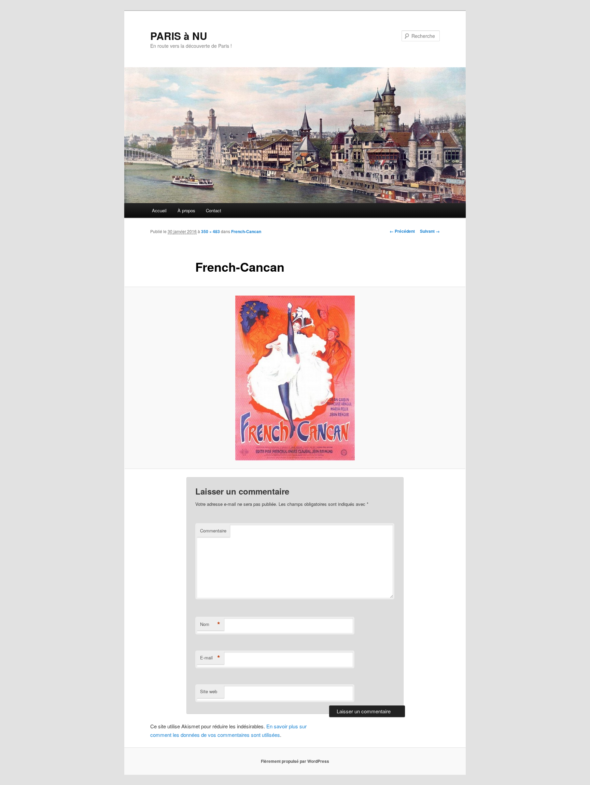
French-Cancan (246, 231)
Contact (213, 210)
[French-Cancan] (295, 378)
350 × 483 (210, 231)
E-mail (210, 657)
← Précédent (402, 231)
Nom (210, 624)
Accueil (159, 210)
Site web (208, 691)
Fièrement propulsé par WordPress (295, 761)
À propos (186, 210)
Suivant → (430, 231)
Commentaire (213, 530)
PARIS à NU (178, 35)
